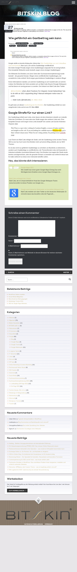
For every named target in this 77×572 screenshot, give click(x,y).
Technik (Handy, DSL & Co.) (17, 390)
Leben (11, 356)
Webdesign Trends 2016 (16, 301)
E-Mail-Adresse (14, 246)
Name (11, 241)
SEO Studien (13, 370)
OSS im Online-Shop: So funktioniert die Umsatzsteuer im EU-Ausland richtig (32, 454)
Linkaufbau (32, 45)
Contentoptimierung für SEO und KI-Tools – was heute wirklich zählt (29, 459)
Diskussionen (13, 328)
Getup (38, 501)
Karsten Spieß (38, 43)
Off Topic (11, 362)
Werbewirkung (13, 395)
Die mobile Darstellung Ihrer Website (34, 425)
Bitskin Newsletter (14, 323)
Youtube (11, 403)
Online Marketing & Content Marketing (20, 364)
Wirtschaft (12, 398)
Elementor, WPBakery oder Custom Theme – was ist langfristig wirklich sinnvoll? (33, 467)
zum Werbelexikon (16, 491)
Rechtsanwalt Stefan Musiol (17, 367)
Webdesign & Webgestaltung (17, 393)
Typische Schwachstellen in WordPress (29, 419)
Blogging (12, 45)
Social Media (13, 375)
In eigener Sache (14, 351)
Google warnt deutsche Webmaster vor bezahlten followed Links (42, 189)
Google (11, 336)
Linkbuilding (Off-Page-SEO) (19, 383)
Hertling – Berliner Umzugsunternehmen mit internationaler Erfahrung (29, 443)
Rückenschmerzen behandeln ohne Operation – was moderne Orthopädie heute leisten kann (36, 449)
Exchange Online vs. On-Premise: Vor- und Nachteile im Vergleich (28, 451)
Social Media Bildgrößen (16, 296)
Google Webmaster (22, 43)
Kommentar (13, 236)
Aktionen (11, 317)
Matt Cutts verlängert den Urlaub (20, 178)
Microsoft (12, 359)
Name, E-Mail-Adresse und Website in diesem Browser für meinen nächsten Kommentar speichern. (35, 254)
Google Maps (15, 342)
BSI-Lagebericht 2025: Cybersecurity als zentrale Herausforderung (29, 469)
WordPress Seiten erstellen (17, 294)
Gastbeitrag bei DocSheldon (33, 105)
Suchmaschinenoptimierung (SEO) (19, 381)
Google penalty (22, 45)
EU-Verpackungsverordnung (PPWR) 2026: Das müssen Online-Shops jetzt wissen (33, 446)
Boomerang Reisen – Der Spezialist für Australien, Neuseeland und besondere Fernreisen (36, 457)
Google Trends (15, 344)
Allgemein (12, 320)
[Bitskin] (38, 514)
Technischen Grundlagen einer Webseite (29, 428)
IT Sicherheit (13, 354)
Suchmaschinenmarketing (17, 378)
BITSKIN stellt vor (14, 325)
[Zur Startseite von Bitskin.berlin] (38, 13)
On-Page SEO (15, 386)
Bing (12, 339)
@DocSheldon (16, 91)
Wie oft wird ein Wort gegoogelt (18, 299)
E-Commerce (13, 331)
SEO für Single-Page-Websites (18, 303)
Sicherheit (12, 373)
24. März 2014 (36, 100)
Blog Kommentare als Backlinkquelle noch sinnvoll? (33, 422)
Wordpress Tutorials (15, 401)
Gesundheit (12, 334)
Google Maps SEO (27, 167)
